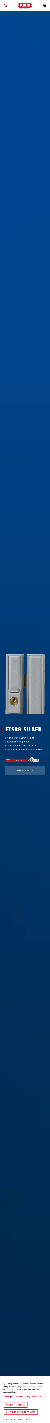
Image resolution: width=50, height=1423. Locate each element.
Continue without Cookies (20, 1412)
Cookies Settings (15, 1405)
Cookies (6, 1396)
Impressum (36, 1396)
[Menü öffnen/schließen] (44, 5)
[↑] (19, 719)
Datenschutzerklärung (20, 1396)
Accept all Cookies (16, 1419)
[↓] (30, 719)
